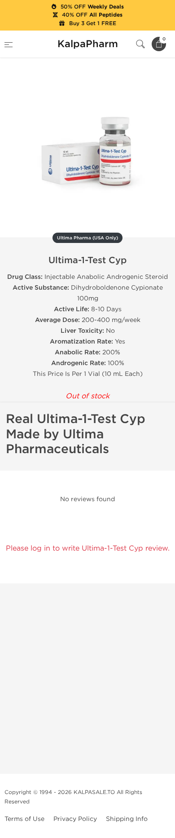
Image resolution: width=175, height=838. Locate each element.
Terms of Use (24, 819)
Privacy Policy (75, 819)
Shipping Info (127, 819)
